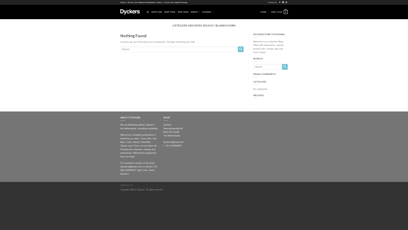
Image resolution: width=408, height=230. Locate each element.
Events (194, 12)
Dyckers (206, 12)
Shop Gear (183, 12)
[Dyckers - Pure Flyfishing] (131, 12)
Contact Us (272, 2)
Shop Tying (169, 12)
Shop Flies (156, 12)
